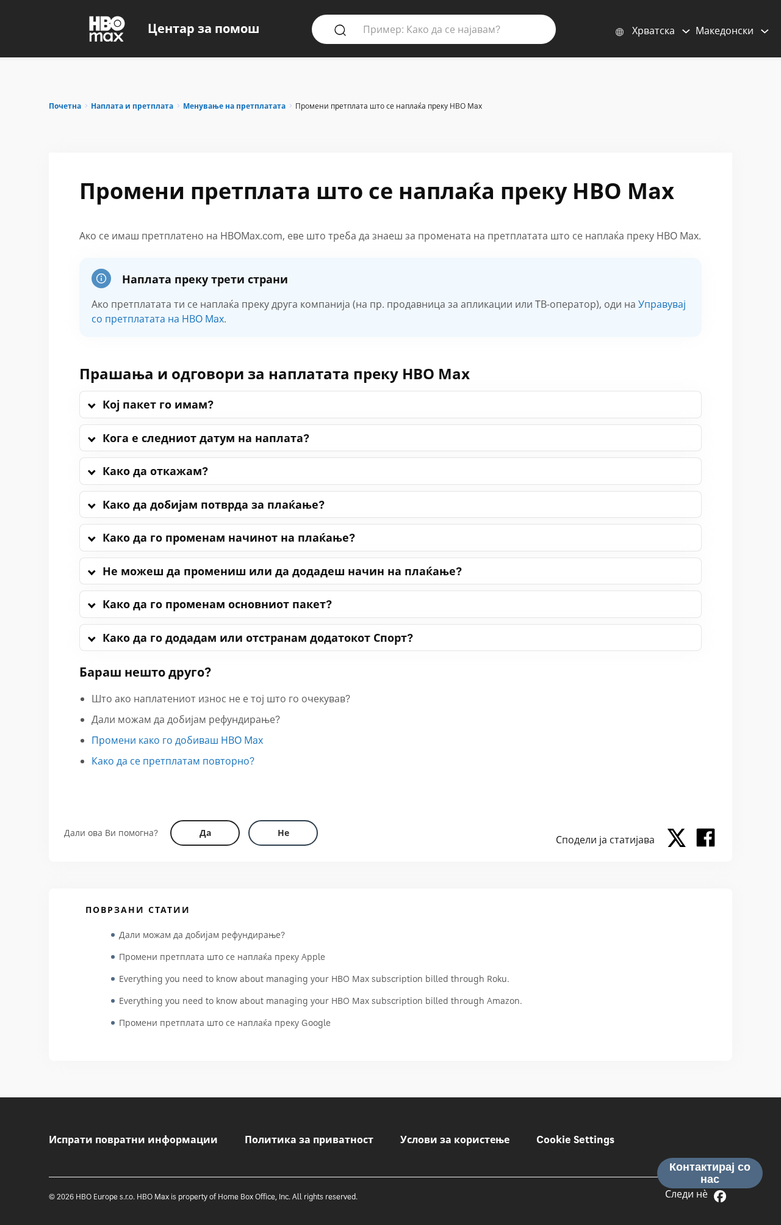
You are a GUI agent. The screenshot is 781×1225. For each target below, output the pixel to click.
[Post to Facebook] (705, 839)
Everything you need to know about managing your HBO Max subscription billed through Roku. (314, 978)
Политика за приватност (309, 1139)
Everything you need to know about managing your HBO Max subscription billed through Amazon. (320, 1000)
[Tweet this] (680, 839)
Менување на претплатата (234, 106)
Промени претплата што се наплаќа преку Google (225, 1022)
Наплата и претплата (132, 106)
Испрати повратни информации (133, 1139)
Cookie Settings (575, 1139)
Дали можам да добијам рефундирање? (202, 934)
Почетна (65, 106)
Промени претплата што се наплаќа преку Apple (222, 956)
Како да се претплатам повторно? (173, 761)
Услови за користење (454, 1139)
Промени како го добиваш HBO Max (177, 740)
